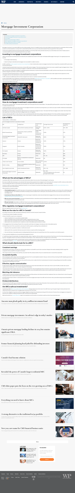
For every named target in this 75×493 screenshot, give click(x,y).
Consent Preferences (24, 477)
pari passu (15, 240)
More (37, 441)
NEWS (15, 1)
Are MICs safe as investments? (11, 43)
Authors (35, 473)
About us (2, 477)
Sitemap (2, 478)
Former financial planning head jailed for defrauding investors (25, 343)
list (9, 119)
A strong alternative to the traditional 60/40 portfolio (22, 414)
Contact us (7, 477)
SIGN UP (47, 459)
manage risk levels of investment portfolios (14, 196)
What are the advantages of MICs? (12, 39)
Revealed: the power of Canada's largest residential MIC (23, 372)
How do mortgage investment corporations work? (15, 37)
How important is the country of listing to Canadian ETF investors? (31, 450)
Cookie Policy (17, 477)
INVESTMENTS (38, 1)
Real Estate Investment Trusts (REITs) (43, 78)
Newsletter (17, 473)
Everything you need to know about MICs (17, 400)
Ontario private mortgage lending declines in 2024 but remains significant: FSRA (25, 330)
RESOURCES (46, 1)
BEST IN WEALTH (54, 1)
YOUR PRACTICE (30, 1)
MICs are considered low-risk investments (20, 288)
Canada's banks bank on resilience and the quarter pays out (31, 456)
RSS (6, 478)
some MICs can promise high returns (60, 185)
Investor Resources (16, 295)
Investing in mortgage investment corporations (15, 35)
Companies (3, 473)
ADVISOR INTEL (21, 1)
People (8, 473)
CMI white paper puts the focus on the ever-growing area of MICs (26, 386)
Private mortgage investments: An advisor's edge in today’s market (26, 315)
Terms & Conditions (29, 473)
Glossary (5, 23)
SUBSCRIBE (62, 1)
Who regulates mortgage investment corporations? (16, 41)
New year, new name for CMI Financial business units (22, 428)
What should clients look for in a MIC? (13, 42)
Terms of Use (22, 473)
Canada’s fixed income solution (13, 357)
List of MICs (7, 38)
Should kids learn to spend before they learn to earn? (31, 461)
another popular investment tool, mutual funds (20, 64)
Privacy (12, 477)
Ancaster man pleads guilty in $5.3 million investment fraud (24, 301)
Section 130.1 (24, 208)
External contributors (41, 473)
